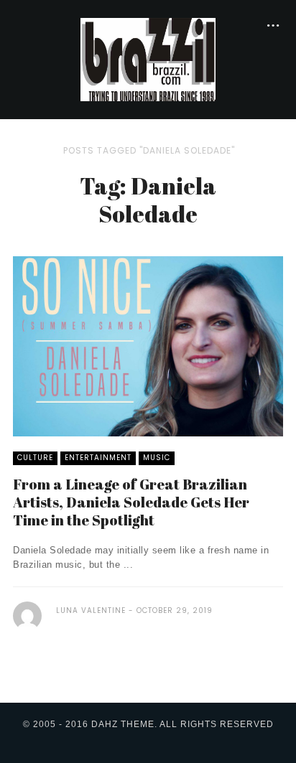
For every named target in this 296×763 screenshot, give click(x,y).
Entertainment (98, 457)
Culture (35, 457)
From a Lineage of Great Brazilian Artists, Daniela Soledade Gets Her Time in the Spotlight (131, 502)
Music (156, 457)
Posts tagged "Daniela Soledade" (149, 150)
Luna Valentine (91, 610)
